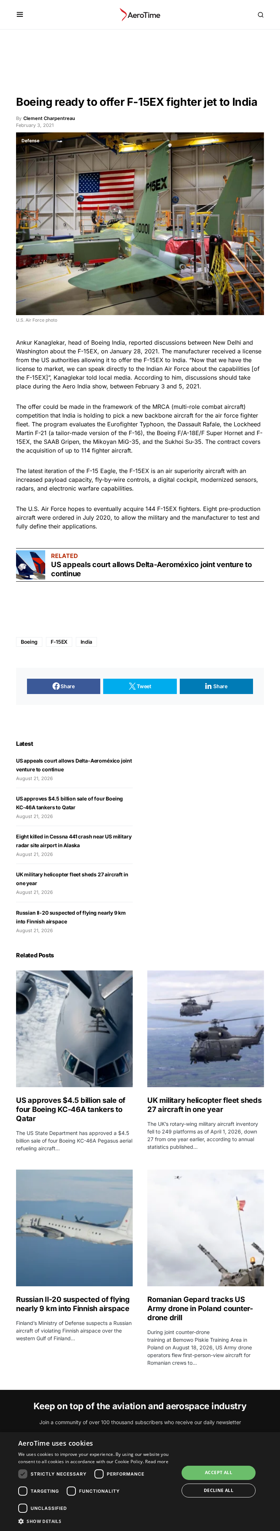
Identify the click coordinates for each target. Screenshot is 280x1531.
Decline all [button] (218, 1490)
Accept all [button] (218, 1472)
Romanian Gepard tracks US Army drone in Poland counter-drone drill (200, 1308)
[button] (20, 14)
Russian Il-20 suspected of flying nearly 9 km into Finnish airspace (73, 1304)
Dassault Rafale (199, 424)
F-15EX (59, 642)
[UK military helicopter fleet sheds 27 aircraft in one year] (205, 1028)
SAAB (51, 441)
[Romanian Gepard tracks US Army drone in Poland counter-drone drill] (205, 1228)
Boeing (29, 642)
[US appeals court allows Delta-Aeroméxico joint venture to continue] (30, 565)
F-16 (135, 433)
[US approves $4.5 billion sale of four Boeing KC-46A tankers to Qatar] (74, 1028)
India (118, 342)
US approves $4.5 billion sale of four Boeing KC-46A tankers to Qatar (70, 1109)
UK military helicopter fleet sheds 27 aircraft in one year (204, 1105)
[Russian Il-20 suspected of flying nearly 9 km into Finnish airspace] (74, 1228)
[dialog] (140, 1481)
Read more (156, 1461)
